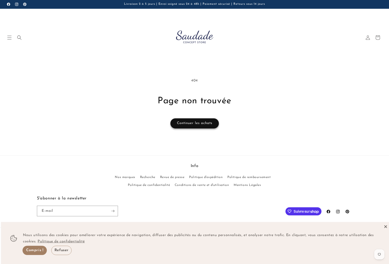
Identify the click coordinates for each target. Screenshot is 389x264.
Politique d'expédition (206, 177)
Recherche (147, 177)
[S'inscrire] (113, 211)
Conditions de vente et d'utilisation (202, 185)
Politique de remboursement (249, 177)
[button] (9, 38)
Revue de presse (172, 177)
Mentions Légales (247, 185)
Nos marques (125, 177)
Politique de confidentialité (149, 185)
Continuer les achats (194, 123)
